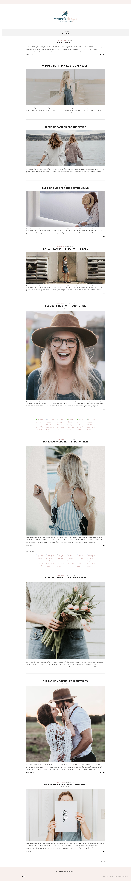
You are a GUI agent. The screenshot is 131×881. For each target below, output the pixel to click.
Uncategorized (62, 40)
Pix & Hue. (125, 876)
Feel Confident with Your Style (65, 306)
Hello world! (65, 42)
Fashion (59, 64)
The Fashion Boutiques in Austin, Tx (65, 681)
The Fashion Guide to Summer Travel (65, 66)
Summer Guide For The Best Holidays (65, 188)
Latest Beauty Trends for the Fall (65, 249)
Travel (63, 64)
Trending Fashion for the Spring (65, 127)
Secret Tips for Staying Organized (65, 784)
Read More (29, 54)
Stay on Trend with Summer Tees (65, 577)
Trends (62, 303)
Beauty (58, 782)
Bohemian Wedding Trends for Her (65, 441)
